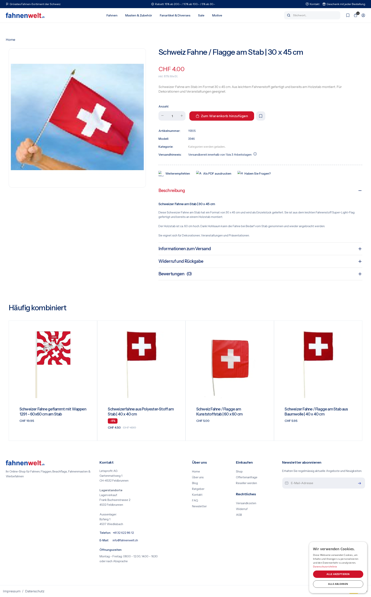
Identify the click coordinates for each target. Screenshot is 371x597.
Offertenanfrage (246, 477)
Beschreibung (171, 190)
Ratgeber (198, 489)
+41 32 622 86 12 (123, 533)
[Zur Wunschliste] (346, 15)
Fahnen (111, 15)
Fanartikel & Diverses (175, 15)
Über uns (198, 477)
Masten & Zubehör (138, 15)
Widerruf (242, 509)
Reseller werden (246, 483)
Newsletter (199, 506)
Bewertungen (175, 273)
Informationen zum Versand (184, 248)
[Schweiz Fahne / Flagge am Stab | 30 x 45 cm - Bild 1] (77, 116)
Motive (217, 15)
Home (10, 40)
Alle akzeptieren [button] (338, 574)
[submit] (358, 483)
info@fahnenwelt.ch (125, 540)
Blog (195, 483)
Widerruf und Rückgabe (180, 261)
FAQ (195, 500)
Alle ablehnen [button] (338, 584)
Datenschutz (34, 591)
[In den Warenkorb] (89, 435)
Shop (239, 471)
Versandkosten (246, 503)
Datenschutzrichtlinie (325, 566)
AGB (239, 515)
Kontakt (197, 494)
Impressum (11, 591)
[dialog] (338, 567)
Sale (201, 15)
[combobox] (315, 15)
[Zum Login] (361, 15)
